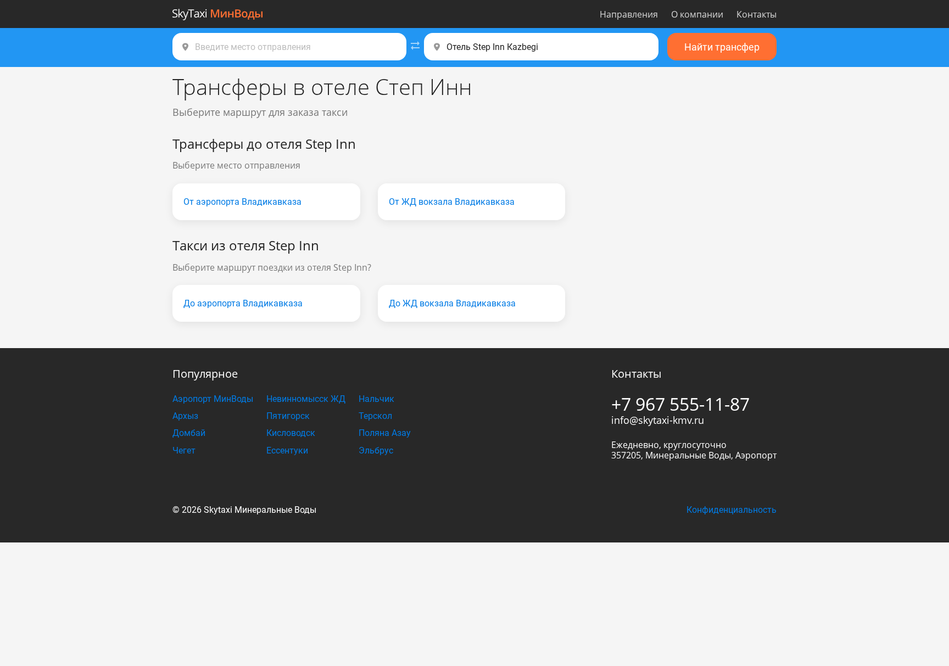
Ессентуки (287, 450)
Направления (629, 14)
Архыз (185, 416)
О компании (697, 14)
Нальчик (376, 399)
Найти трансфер (722, 47)
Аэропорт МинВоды (212, 399)
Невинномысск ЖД (305, 399)
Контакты (756, 14)
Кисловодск (290, 433)
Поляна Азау (385, 433)
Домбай (188, 433)
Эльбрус (376, 450)
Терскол (375, 416)
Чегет (184, 450)
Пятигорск (288, 416)
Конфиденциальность (731, 510)
